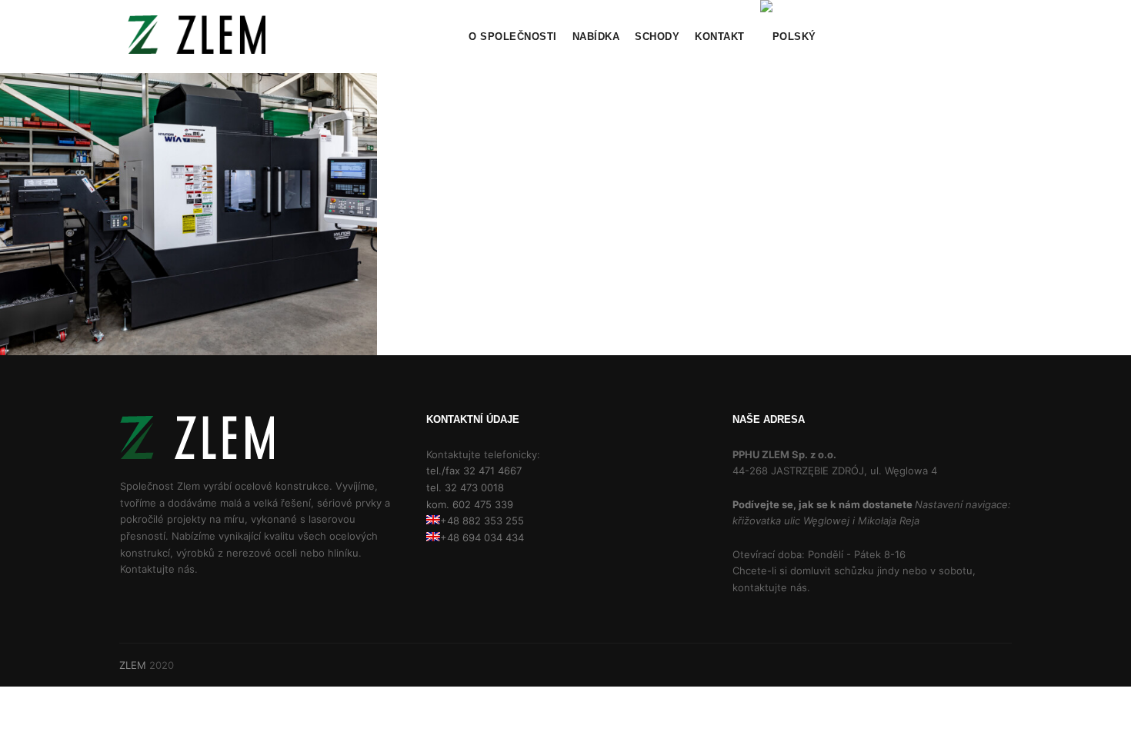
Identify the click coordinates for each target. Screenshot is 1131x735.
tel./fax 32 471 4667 (474, 470)
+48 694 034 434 (482, 537)
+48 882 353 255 (482, 520)
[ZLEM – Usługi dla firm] (196, 36)
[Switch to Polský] (788, 36)
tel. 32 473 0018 (465, 487)
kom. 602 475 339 (469, 504)
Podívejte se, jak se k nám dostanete (823, 504)
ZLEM (132, 665)
